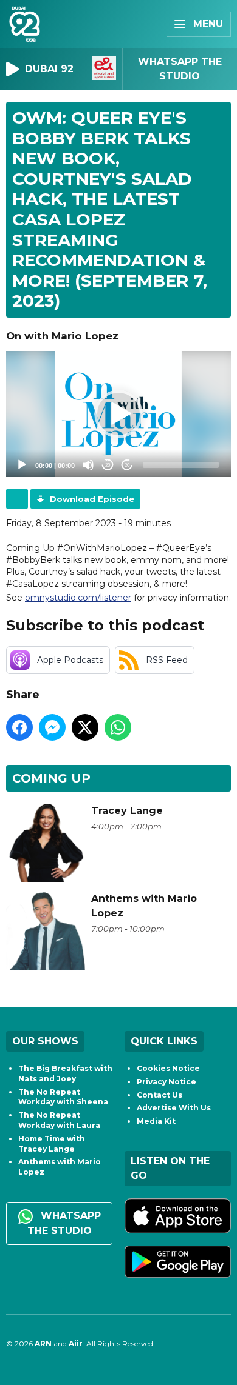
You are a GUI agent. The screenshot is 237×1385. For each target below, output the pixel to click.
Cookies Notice (168, 1068)
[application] (118, 414)
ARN (43, 1343)
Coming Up (51, 778)
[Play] (22, 465)
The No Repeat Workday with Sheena (63, 1097)
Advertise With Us (174, 1107)
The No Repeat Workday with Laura (59, 1120)
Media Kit (156, 1121)
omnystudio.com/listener (78, 597)
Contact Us (159, 1095)
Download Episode (92, 499)
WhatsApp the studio (64, 1223)
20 (107, 465)
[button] (118, 414)
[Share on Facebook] (19, 727)
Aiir (76, 1343)
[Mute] (88, 465)
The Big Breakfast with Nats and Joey (65, 1073)
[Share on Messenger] (52, 727)
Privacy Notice (166, 1081)
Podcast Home (17, 499)
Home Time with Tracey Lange (51, 1143)
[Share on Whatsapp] (118, 727)
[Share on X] (85, 727)
